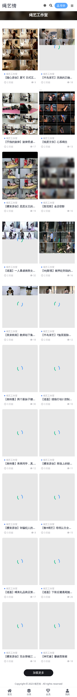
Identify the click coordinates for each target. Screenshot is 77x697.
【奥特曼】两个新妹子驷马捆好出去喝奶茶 (20, 400)
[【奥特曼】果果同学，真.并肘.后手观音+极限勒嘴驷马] (20, 432)
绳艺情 (37, 683)
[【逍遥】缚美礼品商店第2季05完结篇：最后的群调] (20, 561)
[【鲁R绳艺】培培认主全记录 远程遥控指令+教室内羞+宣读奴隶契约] (57, 497)
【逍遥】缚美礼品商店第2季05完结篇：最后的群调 (19, 593)
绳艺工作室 (11, 74)
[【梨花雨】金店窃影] (57, 175)
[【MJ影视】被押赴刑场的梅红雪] (57, 239)
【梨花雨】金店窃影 (53, 206)
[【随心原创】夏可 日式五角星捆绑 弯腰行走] (20, 46)
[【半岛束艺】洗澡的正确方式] (57, 46)
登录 (62, 5)
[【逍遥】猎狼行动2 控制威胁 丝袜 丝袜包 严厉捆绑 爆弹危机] (57, 368)
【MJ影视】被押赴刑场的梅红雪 (56, 272)
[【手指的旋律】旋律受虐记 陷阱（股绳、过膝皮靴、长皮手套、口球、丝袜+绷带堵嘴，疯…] (20, 111)
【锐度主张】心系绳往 (54, 142)
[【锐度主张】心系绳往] (57, 111)
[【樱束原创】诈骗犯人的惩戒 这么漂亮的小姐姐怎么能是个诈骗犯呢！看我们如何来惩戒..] (20, 497)
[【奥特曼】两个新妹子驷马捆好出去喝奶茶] (20, 368)
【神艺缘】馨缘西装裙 (54, 656)
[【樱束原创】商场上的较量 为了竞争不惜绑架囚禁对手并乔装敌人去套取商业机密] (57, 432)
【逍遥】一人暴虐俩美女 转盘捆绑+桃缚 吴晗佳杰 (18, 272)
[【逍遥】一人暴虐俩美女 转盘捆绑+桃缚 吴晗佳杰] (20, 239)
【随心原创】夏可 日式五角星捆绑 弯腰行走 (19, 79)
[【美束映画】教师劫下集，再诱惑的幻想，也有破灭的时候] (20, 304)
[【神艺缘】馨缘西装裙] (57, 625)
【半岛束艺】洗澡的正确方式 (57, 79)
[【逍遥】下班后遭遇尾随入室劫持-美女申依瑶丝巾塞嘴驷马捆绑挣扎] (57, 561)
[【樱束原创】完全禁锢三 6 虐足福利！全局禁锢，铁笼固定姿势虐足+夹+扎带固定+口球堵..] (20, 625)
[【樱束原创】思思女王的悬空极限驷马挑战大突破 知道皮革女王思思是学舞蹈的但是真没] (20, 175)
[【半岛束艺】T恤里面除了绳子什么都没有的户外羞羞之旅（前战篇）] (57, 304)
